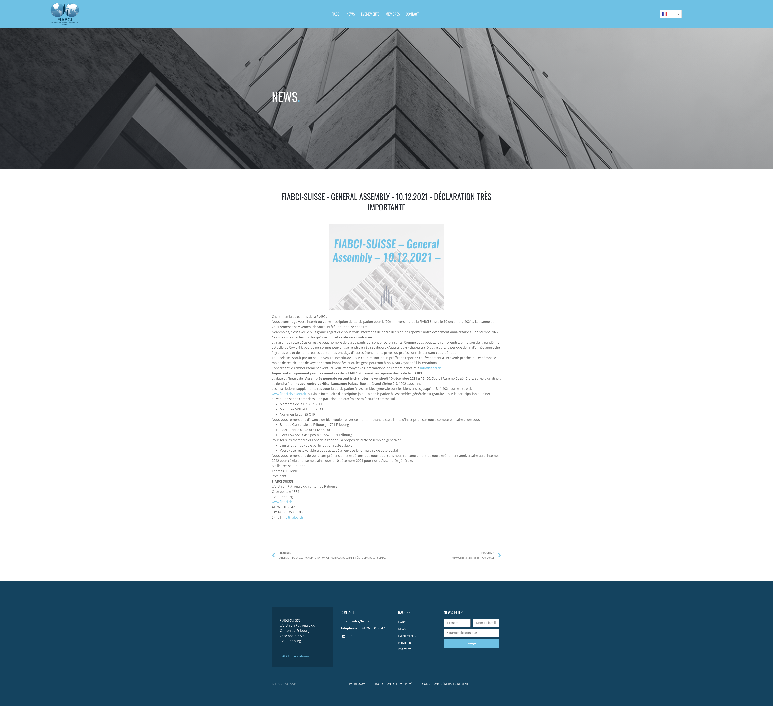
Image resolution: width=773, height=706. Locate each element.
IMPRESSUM (357, 684)
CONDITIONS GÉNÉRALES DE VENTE (446, 684)
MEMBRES (392, 14)
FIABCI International (295, 656)
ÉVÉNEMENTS (370, 14)
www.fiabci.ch (282, 502)
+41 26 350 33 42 (372, 628)
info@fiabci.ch (292, 517)
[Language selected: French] (671, 14)
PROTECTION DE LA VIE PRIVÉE (393, 684)
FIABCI (336, 14)
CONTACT (412, 14)
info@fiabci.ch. (431, 368)
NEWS (351, 14)
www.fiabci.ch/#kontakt (289, 394)
